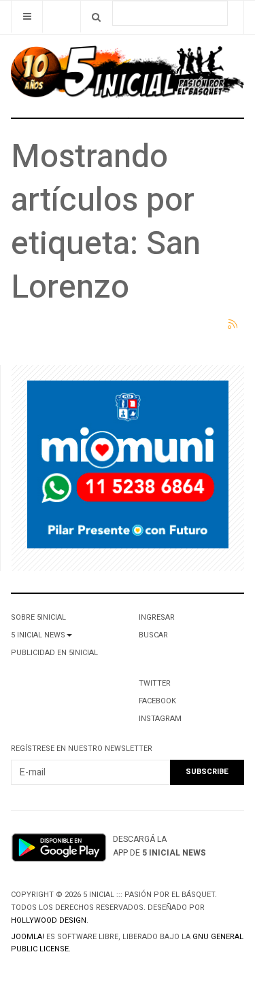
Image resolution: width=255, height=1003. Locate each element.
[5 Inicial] (127, 76)
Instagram (160, 718)
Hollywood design (48, 920)
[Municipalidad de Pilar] (127, 467)
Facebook (157, 701)
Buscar (153, 635)
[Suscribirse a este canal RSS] (233, 324)
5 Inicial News (38, 635)
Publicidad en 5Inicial (54, 652)
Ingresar (157, 617)
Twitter (155, 683)
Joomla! (27, 937)
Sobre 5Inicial (38, 617)
